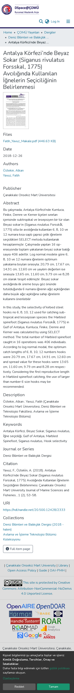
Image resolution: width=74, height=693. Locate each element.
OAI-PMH (57, 570)
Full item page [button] (19, 549)
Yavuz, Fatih (11, 175)
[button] (47, 21)
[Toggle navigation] (68, 21)
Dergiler (50, 32)
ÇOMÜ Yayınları (28, 32)
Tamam (53, 687)
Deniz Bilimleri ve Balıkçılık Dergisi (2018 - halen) (28, 37)
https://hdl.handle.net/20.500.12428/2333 (34, 510)
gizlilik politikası (60, 668)
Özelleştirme (11, 678)
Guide (43, 570)
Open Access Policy (22, 570)
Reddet (19, 687)
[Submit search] (41, 21)
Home (7, 32)
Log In (55, 21)
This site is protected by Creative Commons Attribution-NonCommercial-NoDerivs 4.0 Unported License (37, 588)
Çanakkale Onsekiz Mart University (31, 565)
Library (63, 565)
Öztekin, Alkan (13, 170)
